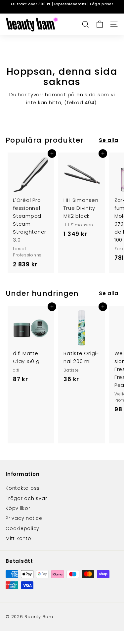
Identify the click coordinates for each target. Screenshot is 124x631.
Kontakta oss (23, 488)
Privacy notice (24, 518)
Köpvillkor (18, 508)
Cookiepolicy (22, 528)
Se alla (108, 140)
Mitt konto (18, 538)
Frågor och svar (26, 498)
